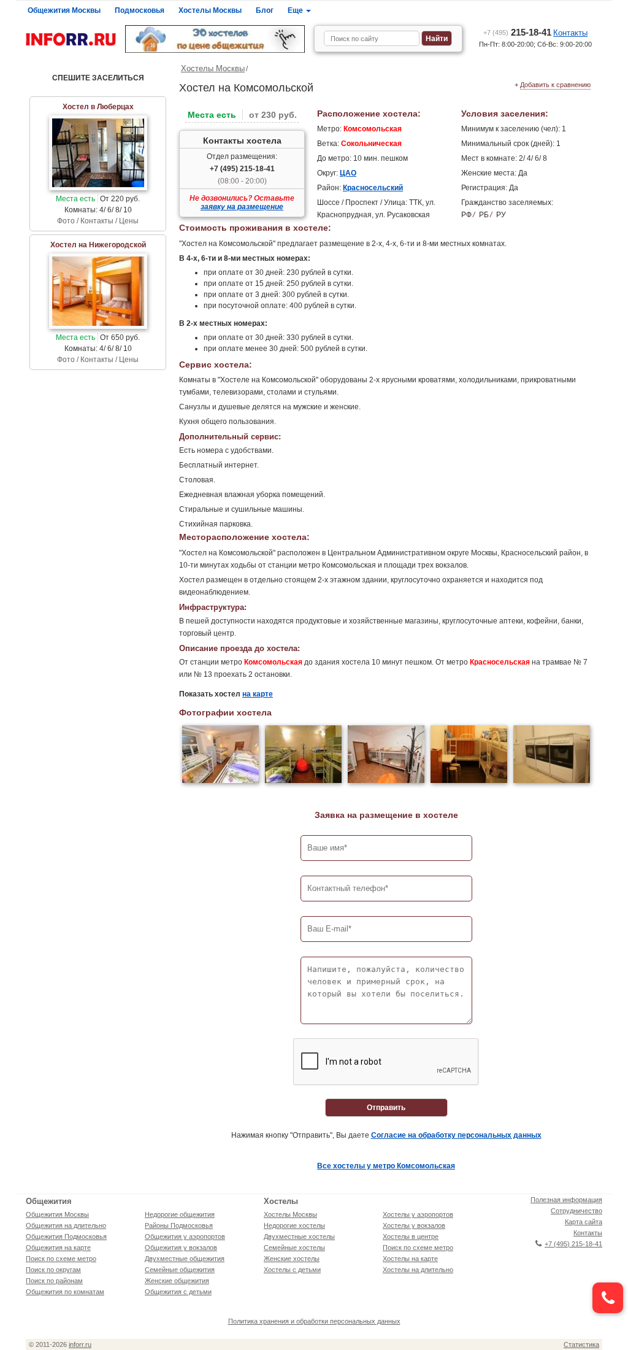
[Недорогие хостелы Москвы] (215, 39)
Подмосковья (139, 10)
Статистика (581, 1344)
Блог (265, 10)
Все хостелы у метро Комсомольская (386, 1166)
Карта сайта (583, 1221)
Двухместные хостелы (299, 1236)
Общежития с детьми (178, 1291)
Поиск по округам (53, 1269)
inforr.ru (80, 1344)
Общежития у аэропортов (185, 1236)
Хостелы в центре (410, 1236)
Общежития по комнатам (65, 1291)
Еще (296, 10)
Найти (437, 38)
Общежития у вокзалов (181, 1247)
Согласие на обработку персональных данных (456, 1135)
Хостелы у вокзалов (414, 1225)
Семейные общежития (180, 1269)
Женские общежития (177, 1280)
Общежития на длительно (66, 1225)
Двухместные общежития (184, 1258)
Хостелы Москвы (210, 10)
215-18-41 (517, 32)
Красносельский (373, 187)
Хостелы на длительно (418, 1269)
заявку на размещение (242, 206)
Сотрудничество (576, 1210)
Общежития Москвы (64, 10)
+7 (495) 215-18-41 (242, 168)
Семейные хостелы (294, 1247)
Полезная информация (566, 1199)
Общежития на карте (58, 1247)
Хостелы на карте (410, 1258)
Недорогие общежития (180, 1214)
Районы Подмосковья (179, 1225)
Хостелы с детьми (292, 1269)
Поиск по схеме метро (61, 1258)
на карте (257, 694)
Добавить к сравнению (555, 84)
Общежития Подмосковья (66, 1236)
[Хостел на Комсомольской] (220, 755)
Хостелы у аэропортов (418, 1214)
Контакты (570, 32)
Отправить (386, 1107)
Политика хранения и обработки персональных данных (314, 1321)
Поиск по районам (54, 1280)
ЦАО (348, 173)
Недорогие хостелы (294, 1225)
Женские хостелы (292, 1258)
